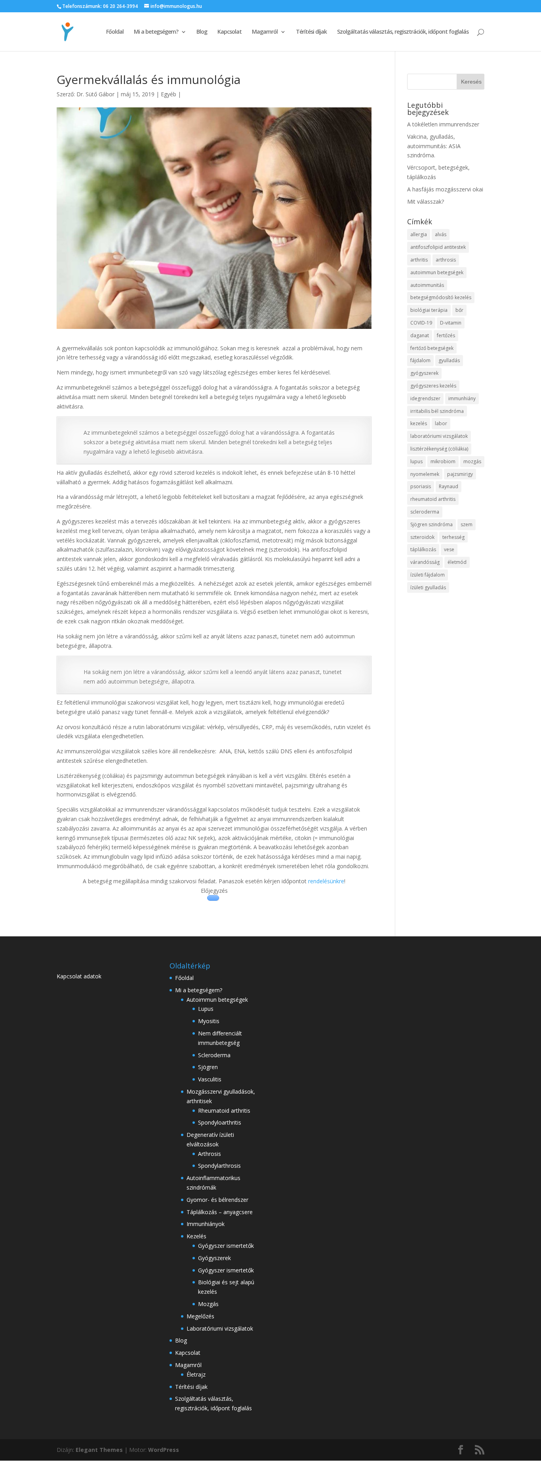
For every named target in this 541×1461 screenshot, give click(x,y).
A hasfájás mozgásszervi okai (445, 189)
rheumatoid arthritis (432, 499)
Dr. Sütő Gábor (95, 94)
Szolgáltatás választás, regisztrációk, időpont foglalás (403, 32)
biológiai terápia (429, 310)
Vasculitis (209, 1079)
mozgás (472, 461)
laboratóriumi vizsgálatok (439, 436)
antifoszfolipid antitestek (438, 247)
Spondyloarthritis (219, 1122)
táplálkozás (423, 549)
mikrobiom (443, 461)
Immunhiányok (206, 1224)
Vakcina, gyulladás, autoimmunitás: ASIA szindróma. (434, 146)
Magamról (265, 32)
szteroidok (422, 537)
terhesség (453, 537)
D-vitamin (450, 322)
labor (441, 423)
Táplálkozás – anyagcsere (220, 1212)
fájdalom (420, 360)
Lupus (205, 1008)
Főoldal (115, 32)
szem (466, 524)
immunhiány (462, 398)
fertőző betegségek (431, 348)
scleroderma (424, 511)
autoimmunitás (427, 285)
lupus (416, 461)
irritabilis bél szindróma (437, 411)
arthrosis (446, 259)
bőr (459, 310)
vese (449, 549)
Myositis (208, 1021)
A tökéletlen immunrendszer (443, 124)
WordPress (163, 1449)
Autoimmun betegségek (217, 999)
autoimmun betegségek (436, 272)
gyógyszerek (424, 373)
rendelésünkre (326, 881)
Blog (201, 32)
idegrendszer (425, 398)
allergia (418, 234)
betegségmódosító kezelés (440, 297)
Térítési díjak (311, 32)
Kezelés (196, 1236)
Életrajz (196, 1374)
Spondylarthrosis (219, 1165)
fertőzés (446, 335)
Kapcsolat (229, 32)
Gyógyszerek (214, 1258)
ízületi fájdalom (427, 574)
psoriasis (420, 486)
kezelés (418, 423)
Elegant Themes (99, 1449)
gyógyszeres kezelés (433, 385)
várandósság (425, 562)
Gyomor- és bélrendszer (217, 1199)
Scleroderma (214, 1055)
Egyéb (168, 94)
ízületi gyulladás (428, 587)
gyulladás (449, 360)
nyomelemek (424, 474)
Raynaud (448, 486)
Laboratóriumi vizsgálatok (220, 1328)
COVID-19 (421, 322)
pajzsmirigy (460, 474)
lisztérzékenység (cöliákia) (439, 448)
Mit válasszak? (425, 201)
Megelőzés (200, 1316)
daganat (419, 335)
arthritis (419, 259)
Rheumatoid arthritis (224, 1110)
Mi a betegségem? (156, 32)
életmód (457, 562)
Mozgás (208, 1304)
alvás (440, 234)
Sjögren (208, 1067)
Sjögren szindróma (431, 524)
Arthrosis (209, 1153)
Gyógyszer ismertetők (226, 1245)
